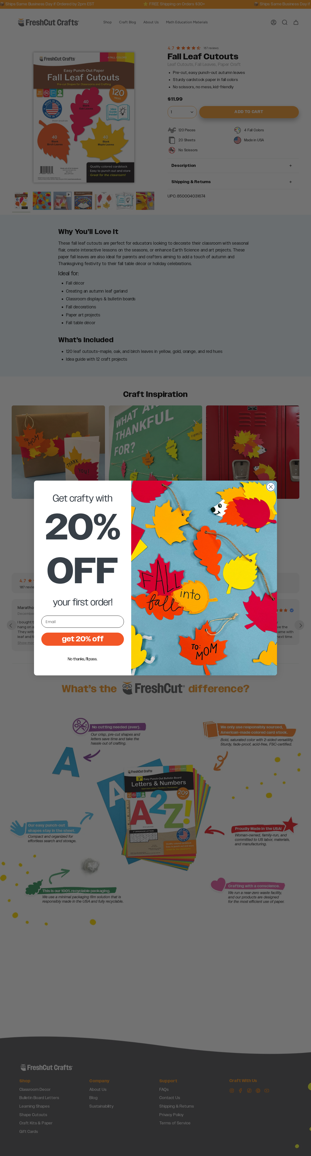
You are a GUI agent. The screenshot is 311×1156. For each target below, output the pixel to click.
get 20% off (83, 639)
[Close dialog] (271, 487)
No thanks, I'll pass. (82, 659)
